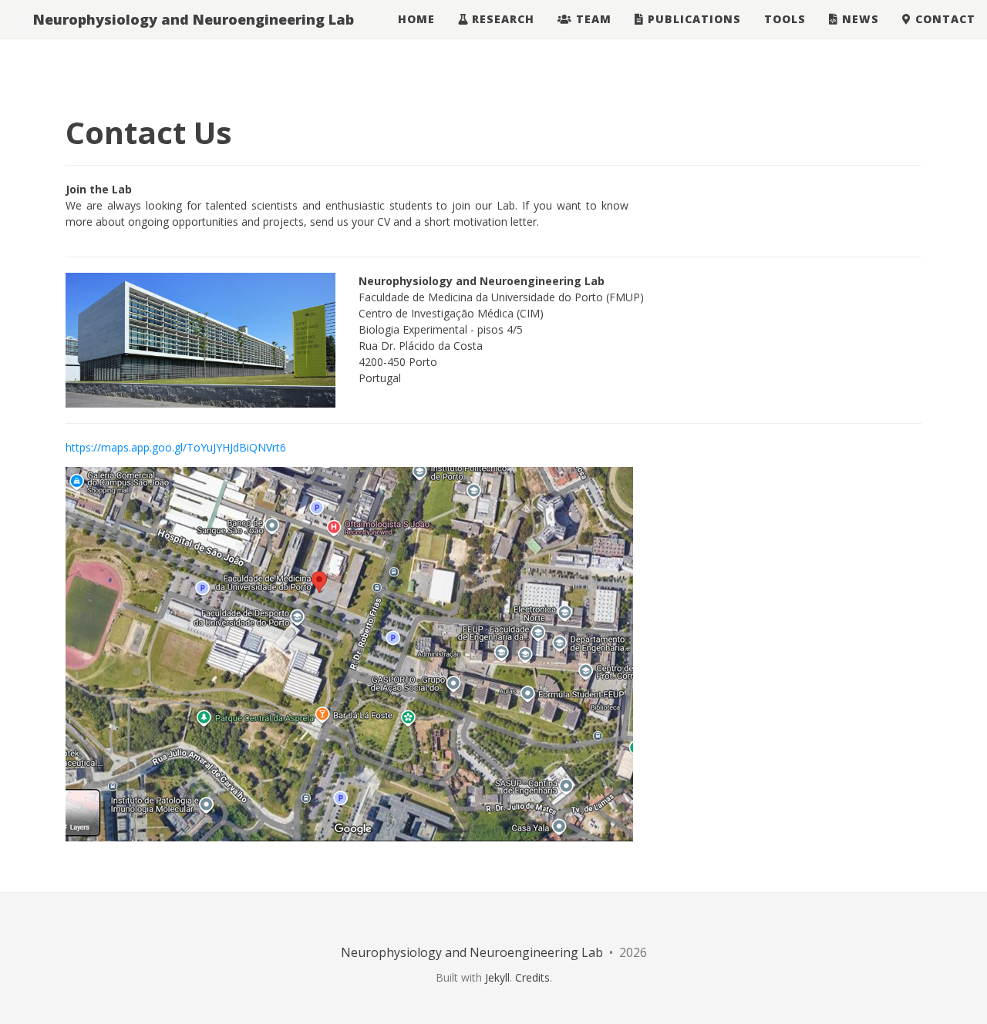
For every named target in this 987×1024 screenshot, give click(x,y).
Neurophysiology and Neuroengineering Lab (191, 19)
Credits (532, 977)
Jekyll (497, 977)
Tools (785, 19)
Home (414, 19)
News (858, 19)
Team (591, 19)
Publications (692, 19)
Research (501, 19)
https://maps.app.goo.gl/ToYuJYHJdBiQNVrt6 (176, 447)
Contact (943, 19)
